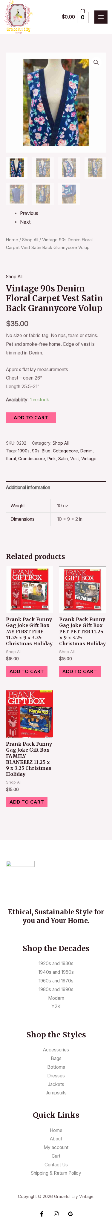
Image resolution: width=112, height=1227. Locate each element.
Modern (56, 998)
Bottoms (56, 1067)
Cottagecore (65, 450)
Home (12, 239)
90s (35, 450)
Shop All (30, 239)
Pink (51, 458)
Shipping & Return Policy (56, 1173)
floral (11, 458)
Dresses (56, 1076)
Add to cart (31, 417)
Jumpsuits (56, 1093)
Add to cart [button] (27, 671)
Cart (56, 1156)
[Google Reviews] (70, 1214)
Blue (46, 450)
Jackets (56, 1084)
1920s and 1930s (56, 963)
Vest (74, 458)
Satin (63, 458)
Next (25, 222)
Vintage (88, 458)
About (56, 1139)
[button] (96, 62)
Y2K (56, 1006)
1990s (24, 450)
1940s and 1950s (56, 972)
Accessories (56, 1050)
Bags (56, 1058)
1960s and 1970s (56, 981)
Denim (86, 450)
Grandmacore (31, 458)
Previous (29, 213)
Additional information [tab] (28, 487)
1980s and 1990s (56, 989)
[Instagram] (56, 1214)
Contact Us (56, 1165)
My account (56, 1147)
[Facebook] (42, 1214)
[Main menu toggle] (101, 17)
